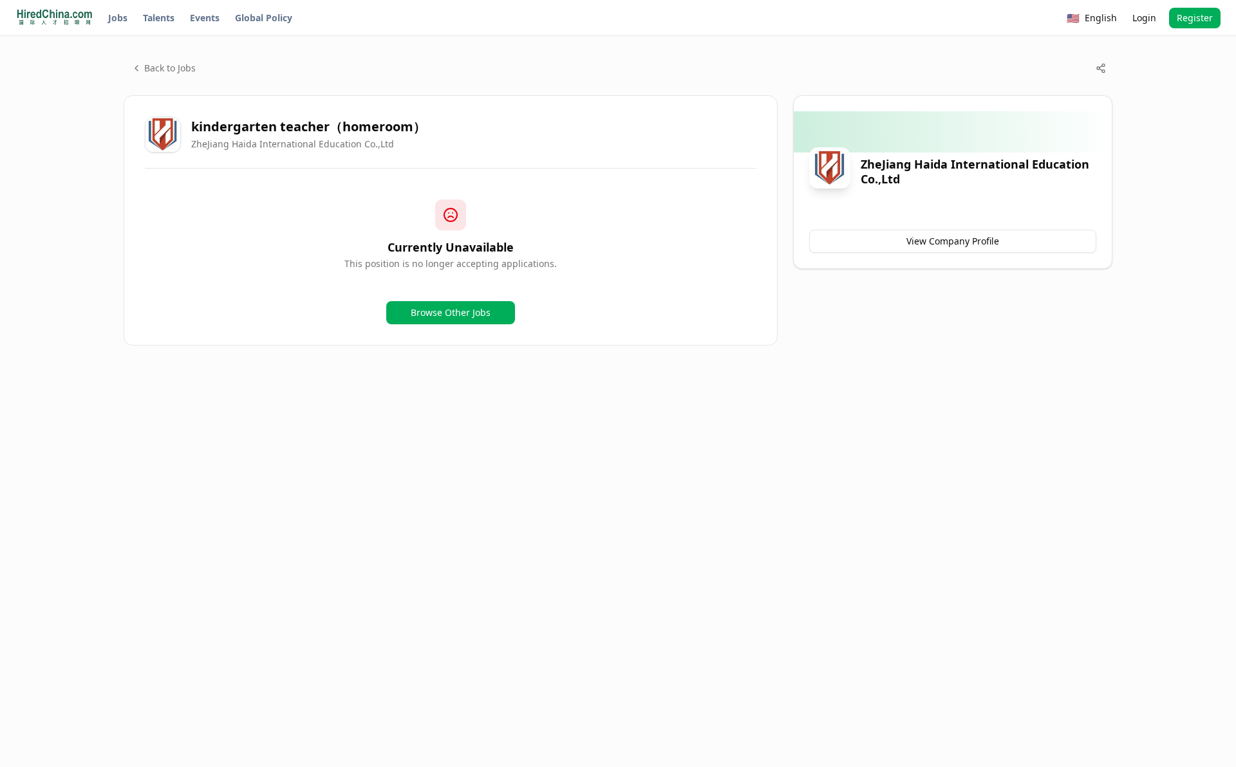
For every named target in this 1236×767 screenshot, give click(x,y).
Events (205, 18)
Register (1195, 18)
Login (1144, 18)
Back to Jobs (170, 68)
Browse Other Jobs (451, 312)
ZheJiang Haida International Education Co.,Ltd (292, 144)
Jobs (117, 18)
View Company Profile (952, 241)
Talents (158, 18)
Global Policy (263, 18)
